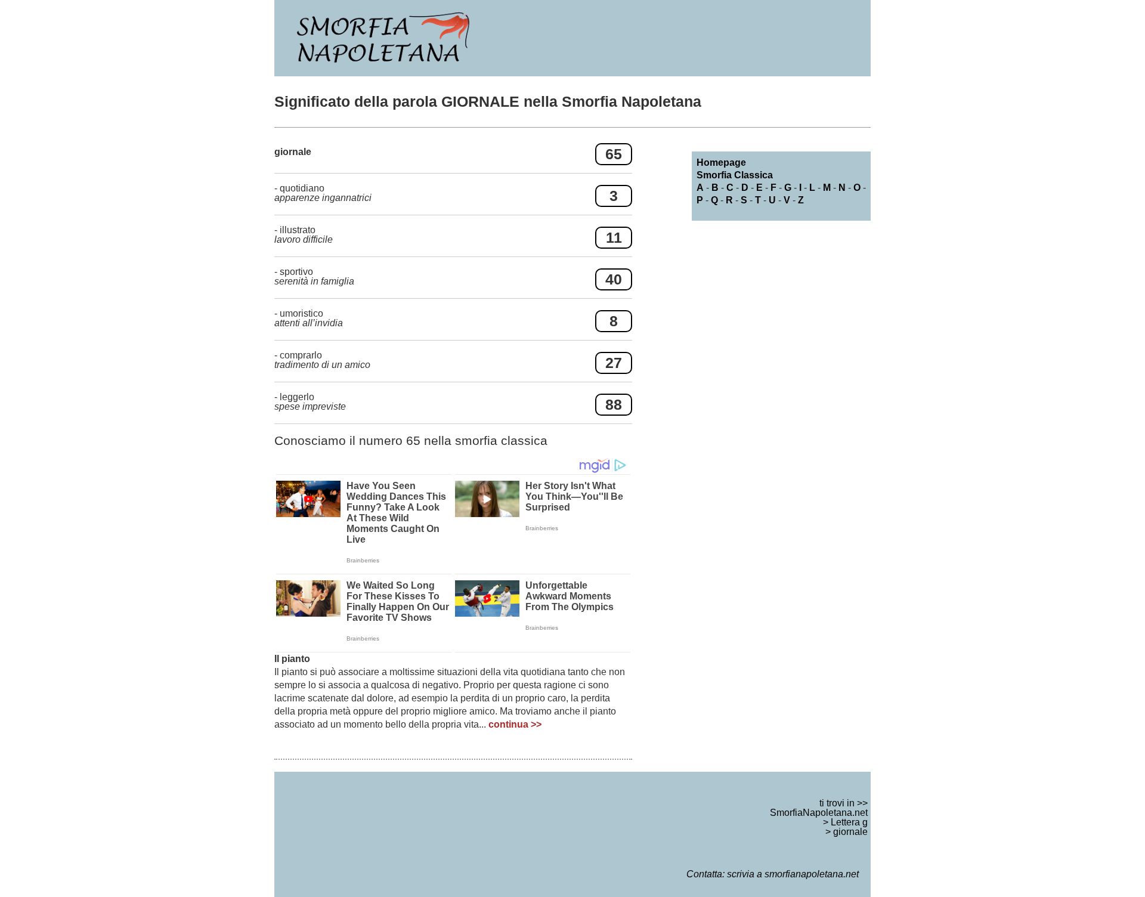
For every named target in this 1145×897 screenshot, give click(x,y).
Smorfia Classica (735, 175)
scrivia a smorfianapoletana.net (793, 874)
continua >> (514, 724)
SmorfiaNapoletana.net (819, 813)
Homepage (721, 162)
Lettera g (849, 822)
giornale (850, 832)
